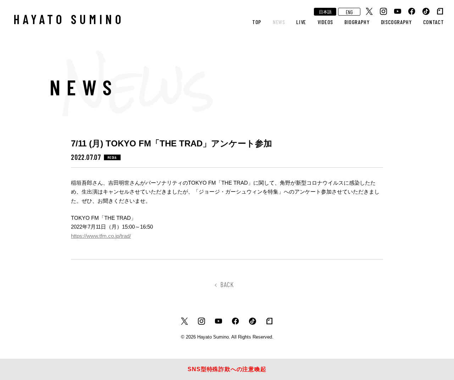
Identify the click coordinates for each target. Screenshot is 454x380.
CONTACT (433, 21)
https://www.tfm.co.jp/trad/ (101, 236)
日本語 (325, 11)
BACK (227, 284)
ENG (349, 12)
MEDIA (112, 157)
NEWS (279, 21)
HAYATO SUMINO (68, 19)
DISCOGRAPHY (396, 21)
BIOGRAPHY (357, 21)
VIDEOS (325, 21)
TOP (256, 21)
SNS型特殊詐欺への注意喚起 (227, 369)
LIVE (301, 21)
